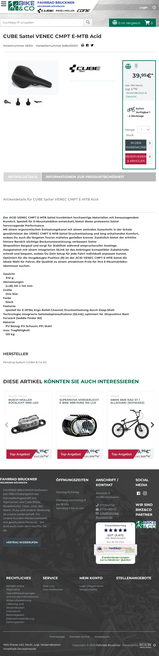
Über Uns (48, 586)
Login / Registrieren (91, 586)
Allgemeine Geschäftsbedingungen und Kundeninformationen (22, 593)
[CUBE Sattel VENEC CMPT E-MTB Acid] (33, 77)
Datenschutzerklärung (20, 618)
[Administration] (154, 645)
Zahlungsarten (15, 622)
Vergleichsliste (88, 589)
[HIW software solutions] (146, 645)
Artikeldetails (22, 177)
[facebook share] (87, 45)
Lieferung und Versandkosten (15, 606)
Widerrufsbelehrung (18, 600)
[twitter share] (92, 45)
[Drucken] (83, 45)
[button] (152, 424)
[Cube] (46, 10)
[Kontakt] (154, 7)
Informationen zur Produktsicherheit (85, 177)
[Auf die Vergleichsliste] (128, 67)
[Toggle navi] (3, 3)
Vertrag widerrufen (22, 542)
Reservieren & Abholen (135, 159)
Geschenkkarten (53, 589)
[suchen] (88, 22)
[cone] (84, 10)
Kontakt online (15, 586)
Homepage (57, 636)
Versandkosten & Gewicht (136, 94)
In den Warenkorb (136, 145)
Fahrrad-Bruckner (108, 645)
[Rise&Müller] (66, 10)
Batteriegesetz (15, 614)
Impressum (13, 611)
